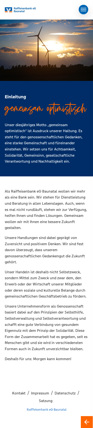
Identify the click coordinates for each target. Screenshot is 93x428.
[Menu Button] (83, 9)
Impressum (40, 393)
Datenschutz (65, 393)
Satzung (45, 400)
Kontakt (19, 393)
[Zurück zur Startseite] (87, 422)
